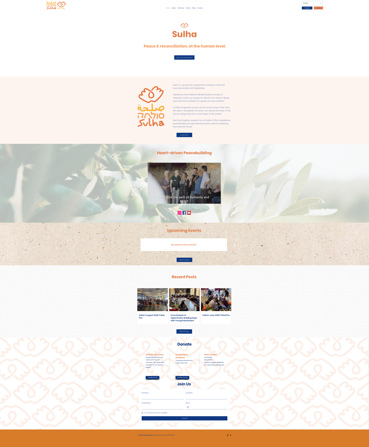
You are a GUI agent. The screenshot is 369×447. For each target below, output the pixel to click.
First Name (145, 393)
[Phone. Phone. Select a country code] (189, 407)
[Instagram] (179, 213)
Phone (188, 403)
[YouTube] (189, 213)
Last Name (189, 393)
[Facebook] (184, 213)
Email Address (147, 403)
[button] (181, 8)
